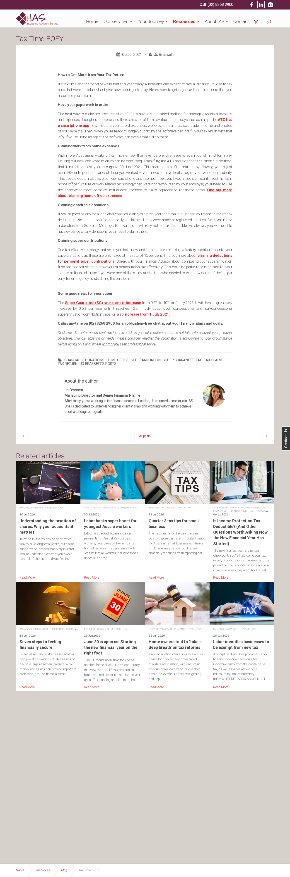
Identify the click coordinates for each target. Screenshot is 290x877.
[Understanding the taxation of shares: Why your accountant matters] (48, 520)
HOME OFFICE (117, 360)
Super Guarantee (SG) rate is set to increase (103, 302)
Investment (40, 628)
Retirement (109, 507)
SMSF (191, 628)
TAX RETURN (67, 364)
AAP (86, 507)
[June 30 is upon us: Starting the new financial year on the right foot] (112, 636)
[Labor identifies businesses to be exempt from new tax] (242, 636)
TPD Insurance (237, 510)
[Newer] (266, 436)
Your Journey (151, 21)
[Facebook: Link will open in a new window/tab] (251, 4)
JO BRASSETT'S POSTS (98, 364)
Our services (116, 21)
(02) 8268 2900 (220, 4)
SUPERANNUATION (145, 360)
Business (154, 507)
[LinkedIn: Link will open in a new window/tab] (261, 4)
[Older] (23, 436)
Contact (241, 21)
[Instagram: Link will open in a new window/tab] (270, 4)
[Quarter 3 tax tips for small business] (177, 520)
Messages (166, 628)
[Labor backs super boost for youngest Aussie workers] (112, 520)
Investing (51, 507)
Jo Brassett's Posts (226, 507)
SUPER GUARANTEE (178, 360)
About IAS (214, 21)
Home (92, 21)
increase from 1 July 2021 (146, 314)
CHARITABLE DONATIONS (84, 360)
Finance (38, 507)
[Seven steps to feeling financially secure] (48, 636)
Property (180, 628)
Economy (232, 628)
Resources (184, 21)
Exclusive (25, 507)
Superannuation (128, 507)
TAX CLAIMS (214, 360)
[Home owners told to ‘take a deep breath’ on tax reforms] (177, 636)
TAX (199, 360)
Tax (60, 507)
